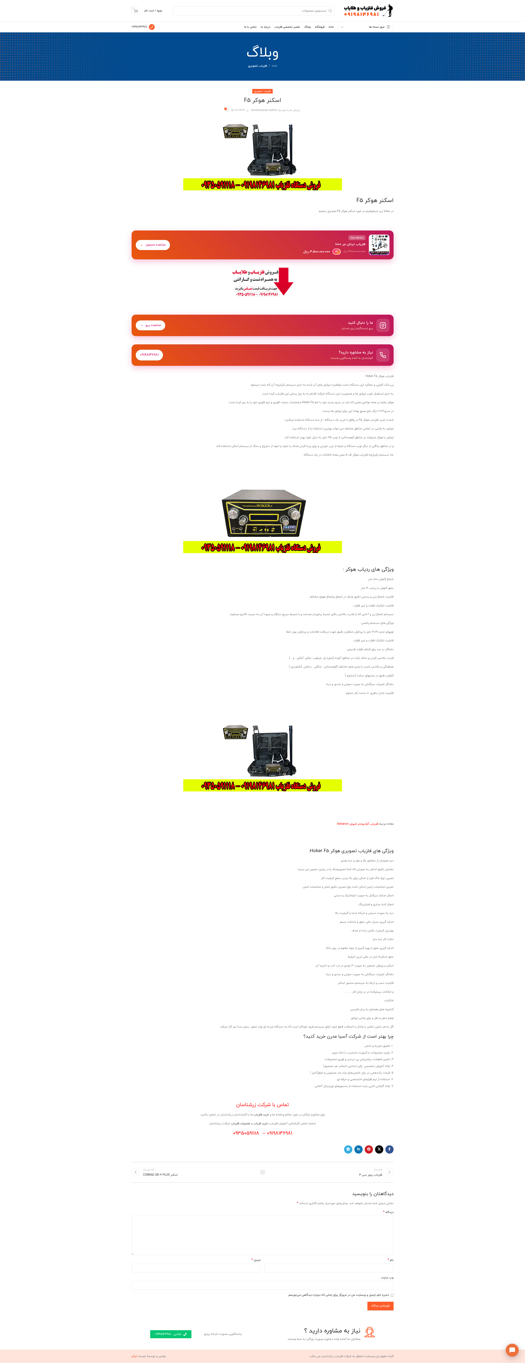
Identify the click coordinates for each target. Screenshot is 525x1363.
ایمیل (256, 1260)
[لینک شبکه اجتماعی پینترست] (369, 1149)
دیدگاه (388, 1212)
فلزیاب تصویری (257, 66)
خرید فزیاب (260, 1124)
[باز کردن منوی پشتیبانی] (512, 1350)
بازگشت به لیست (262, 1172)
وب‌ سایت (387, 1278)
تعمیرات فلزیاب (240, 1124)
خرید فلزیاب (261, 1115)
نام (391, 1260)
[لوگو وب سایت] (368, 11)
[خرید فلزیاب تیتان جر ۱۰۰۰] (263, 244)
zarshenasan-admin (264, 110)
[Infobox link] (143, 27)
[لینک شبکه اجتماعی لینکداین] (358, 1149)
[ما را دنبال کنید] (263, 325)
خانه (274, 66)
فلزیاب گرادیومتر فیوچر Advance (357, 824)
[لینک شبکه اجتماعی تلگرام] (348, 1149)
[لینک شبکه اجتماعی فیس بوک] (389, 1149)
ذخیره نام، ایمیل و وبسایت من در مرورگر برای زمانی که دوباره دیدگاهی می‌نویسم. (338, 1295)
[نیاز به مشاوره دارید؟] (263, 355)
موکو (135, 1356)
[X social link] (379, 1149)
